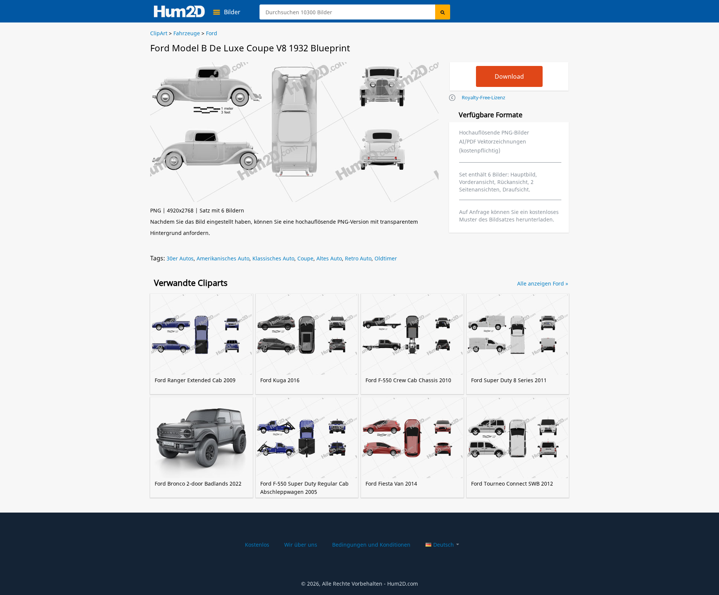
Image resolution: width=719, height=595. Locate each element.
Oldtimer (385, 258)
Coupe (305, 258)
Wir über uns (300, 544)
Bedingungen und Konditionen (371, 544)
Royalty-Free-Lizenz (483, 97)
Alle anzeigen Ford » (542, 283)
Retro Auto (358, 258)
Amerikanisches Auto (223, 258)
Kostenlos (257, 544)
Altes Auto (329, 258)
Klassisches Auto (273, 258)
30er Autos (180, 258)
